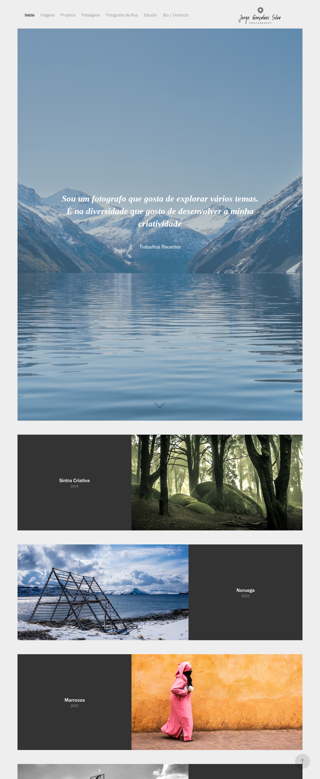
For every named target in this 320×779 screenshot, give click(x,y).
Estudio (150, 15)
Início (29, 15)
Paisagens (91, 15)
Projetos (68, 15)
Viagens (47, 15)
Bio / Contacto (176, 15)
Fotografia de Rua (122, 15)
